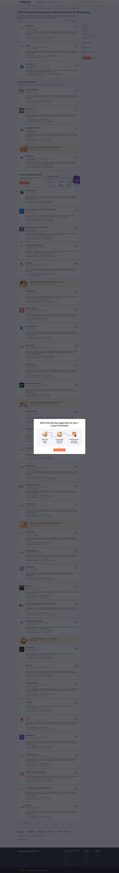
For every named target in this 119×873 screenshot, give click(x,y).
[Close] (83, 420)
